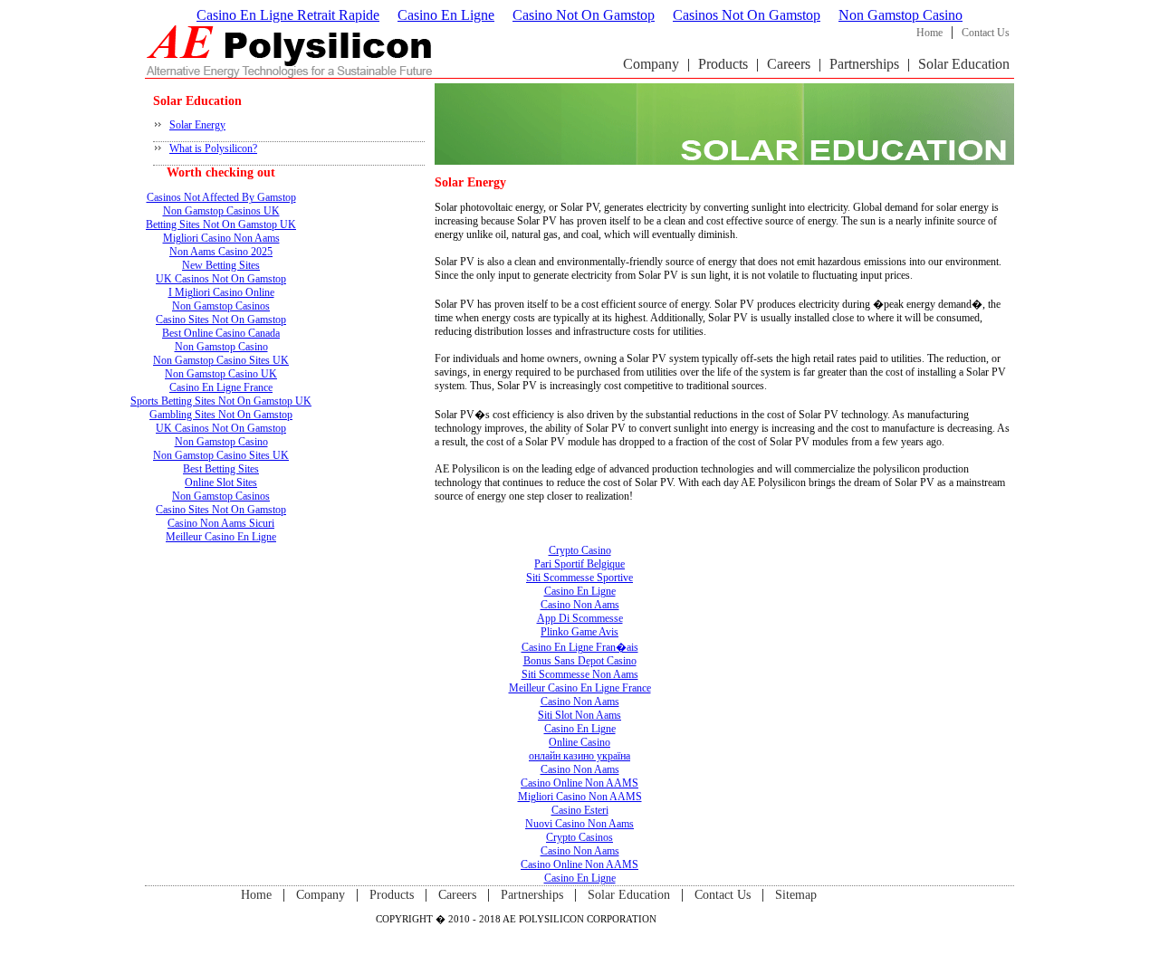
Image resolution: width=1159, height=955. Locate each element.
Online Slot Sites (221, 482)
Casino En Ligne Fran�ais (580, 647)
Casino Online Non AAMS (579, 783)
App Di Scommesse (580, 618)
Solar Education (964, 64)
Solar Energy (197, 125)
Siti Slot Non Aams (579, 715)
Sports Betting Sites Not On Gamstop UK (220, 401)
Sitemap (796, 895)
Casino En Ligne (446, 15)
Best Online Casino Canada (221, 333)
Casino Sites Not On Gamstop (221, 319)
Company (651, 64)
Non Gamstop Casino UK (221, 374)
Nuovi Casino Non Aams (579, 823)
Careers (788, 64)
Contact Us (986, 32)
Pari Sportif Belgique (579, 564)
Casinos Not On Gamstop (746, 15)
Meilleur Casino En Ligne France (580, 688)
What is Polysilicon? (213, 148)
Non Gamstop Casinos (221, 306)
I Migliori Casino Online (221, 292)
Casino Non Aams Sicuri (221, 523)
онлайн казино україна (579, 756)
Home (929, 32)
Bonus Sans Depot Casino (580, 660)
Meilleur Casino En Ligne (221, 536)
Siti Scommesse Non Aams (580, 674)
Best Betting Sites (221, 469)
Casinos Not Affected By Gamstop (221, 197)
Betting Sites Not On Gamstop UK (221, 224)
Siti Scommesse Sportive (579, 577)
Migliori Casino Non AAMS (580, 796)
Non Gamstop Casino (900, 15)
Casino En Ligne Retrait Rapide (287, 15)
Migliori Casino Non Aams (221, 238)
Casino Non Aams (580, 604)
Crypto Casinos (579, 837)
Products (723, 64)
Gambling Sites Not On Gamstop (220, 414)
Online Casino (579, 742)
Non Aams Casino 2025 (221, 251)
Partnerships (864, 64)
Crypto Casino (580, 550)
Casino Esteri (579, 810)
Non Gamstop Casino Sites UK (221, 360)
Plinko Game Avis (579, 632)
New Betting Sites (221, 265)
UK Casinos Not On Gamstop (221, 278)
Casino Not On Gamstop (583, 15)
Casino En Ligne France (221, 387)
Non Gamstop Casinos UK (221, 211)
